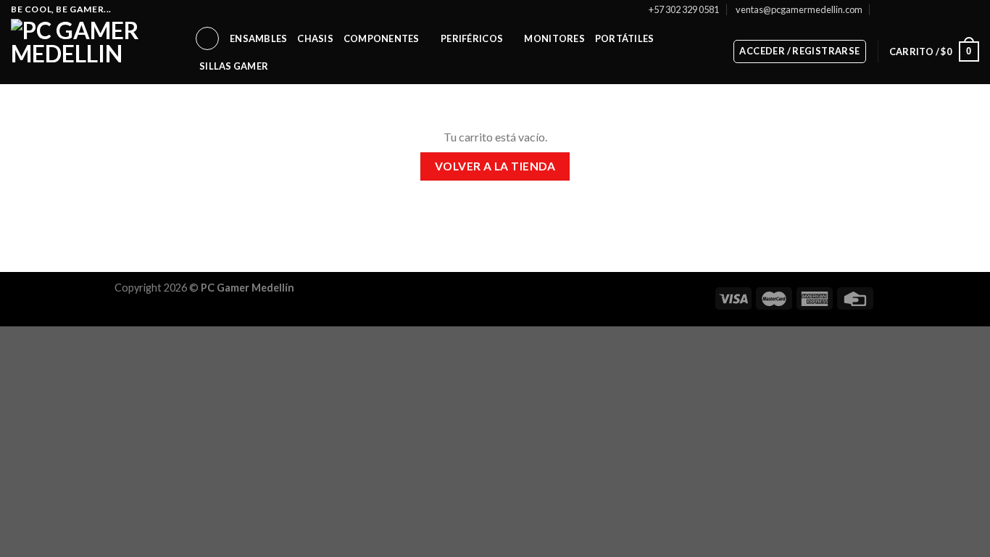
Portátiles (624, 38)
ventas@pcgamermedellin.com (799, 9)
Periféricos (472, 38)
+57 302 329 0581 (684, 9)
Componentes (382, 38)
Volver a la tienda (495, 166)
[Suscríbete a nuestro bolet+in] (883, 9)
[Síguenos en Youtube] (972, 9)
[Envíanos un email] (944, 9)
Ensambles (258, 38)
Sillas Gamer (233, 66)
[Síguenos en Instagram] (916, 9)
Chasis (315, 38)
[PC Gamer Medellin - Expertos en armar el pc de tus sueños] (91, 51)
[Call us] (958, 9)
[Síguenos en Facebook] (902, 9)
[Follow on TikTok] (930, 9)
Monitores (554, 38)
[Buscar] (207, 38)
